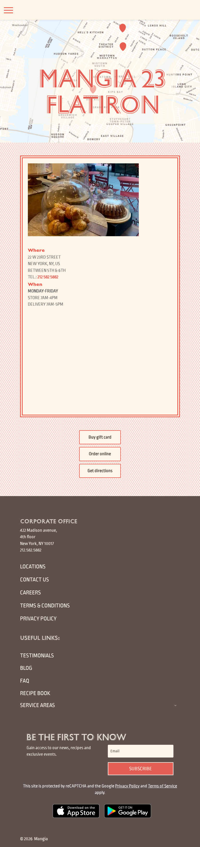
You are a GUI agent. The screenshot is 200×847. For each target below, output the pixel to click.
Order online (100, 454)
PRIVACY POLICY (38, 619)
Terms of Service (162, 786)
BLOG (26, 668)
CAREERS (30, 593)
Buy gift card (100, 437)
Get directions (100, 471)
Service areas (37, 705)
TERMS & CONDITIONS (45, 606)
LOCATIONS (33, 567)
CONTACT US (34, 580)
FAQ (24, 681)
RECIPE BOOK (35, 693)
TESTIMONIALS (37, 656)
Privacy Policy (127, 786)
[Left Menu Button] (8, 10)
